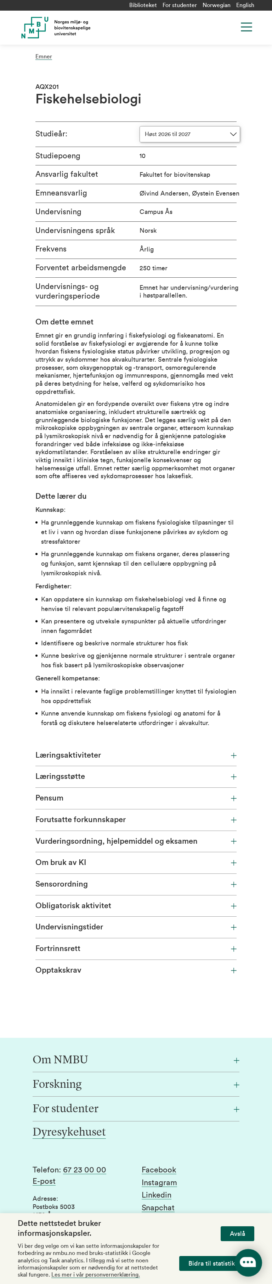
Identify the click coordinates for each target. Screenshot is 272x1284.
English (245, 5)
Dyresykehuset (69, 1132)
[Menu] (246, 27)
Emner (43, 57)
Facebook (159, 1170)
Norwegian (217, 5)
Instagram (159, 1183)
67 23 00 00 (84, 1170)
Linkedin (156, 1195)
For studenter (180, 5)
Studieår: (51, 134)
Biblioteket (143, 5)
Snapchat (158, 1208)
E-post (44, 1181)
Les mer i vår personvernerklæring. (95, 1275)
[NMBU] (83, 27)
